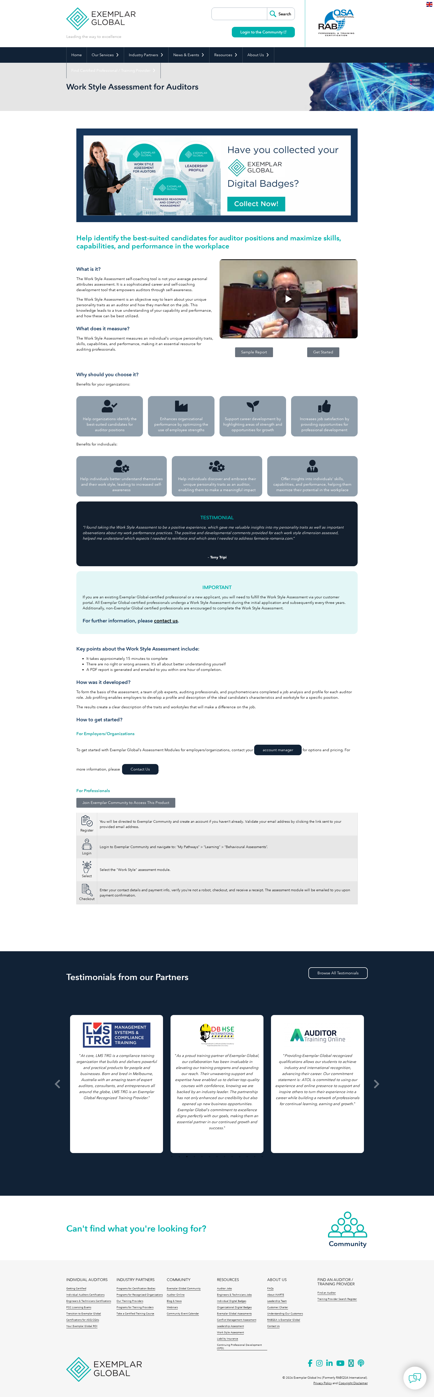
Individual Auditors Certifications (85, 1294)
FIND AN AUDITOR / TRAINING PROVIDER (336, 1282)
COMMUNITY (178, 1280)
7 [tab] (217, 1156)
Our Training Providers (130, 1301)
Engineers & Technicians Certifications (88, 1301)
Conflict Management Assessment (236, 1319)
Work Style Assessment (230, 1332)
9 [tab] (232, 1156)
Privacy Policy (322, 1383)
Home (76, 55)
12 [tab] (254, 1156)
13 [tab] (262, 1156)
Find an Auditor (326, 1292)
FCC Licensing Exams (78, 1307)
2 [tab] (179, 1156)
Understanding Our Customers (285, 1313)
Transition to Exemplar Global (83, 1313)
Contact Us (140, 769)
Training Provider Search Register (337, 1299)
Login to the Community (262, 32)
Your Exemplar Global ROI (81, 1326)
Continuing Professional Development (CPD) (239, 1347)
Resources (223, 55)
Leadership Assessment (230, 1326)
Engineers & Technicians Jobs (234, 1294)
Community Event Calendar (183, 1313)
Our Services (103, 55)
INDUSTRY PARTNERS (135, 1280)
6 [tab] (209, 1156)
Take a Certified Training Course (135, 1313)
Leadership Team (277, 1301)
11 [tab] (247, 1156)
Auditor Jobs (224, 1288)
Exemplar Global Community (184, 1288)
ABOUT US (277, 1280)
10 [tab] (239, 1156)
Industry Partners (143, 55)
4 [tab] (194, 1156)
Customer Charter (277, 1307)
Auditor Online (176, 1294)
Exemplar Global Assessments (234, 1313)
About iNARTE (275, 1294)
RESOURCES (228, 1280)
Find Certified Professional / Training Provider (110, 70)
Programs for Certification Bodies (136, 1288)
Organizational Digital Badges (234, 1307)
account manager (278, 750)
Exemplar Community (155, 821)
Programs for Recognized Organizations (140, 1294)
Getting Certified (76, 1288)
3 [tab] (186, 1156)
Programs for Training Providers (135, 1307)
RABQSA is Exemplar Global (283, 1319)
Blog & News (174, 1301)
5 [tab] (201, 1156)
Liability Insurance (227, 1338)
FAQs (270, 1288)
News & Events (186, 55)
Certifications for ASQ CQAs (82, 1319)
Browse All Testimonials (338, 973)
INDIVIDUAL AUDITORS (86, 1280)
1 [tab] (171, 1156)
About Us (255, 55)
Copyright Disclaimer (353, 1383)
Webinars (172, 1307)
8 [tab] (224, 1156)
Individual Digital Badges (231, 1301)
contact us (166, 621)
